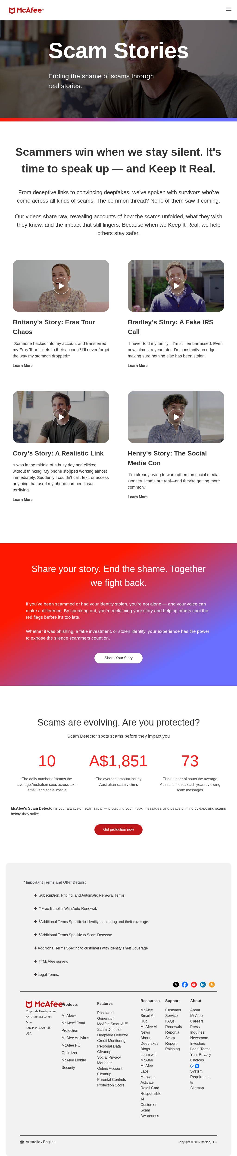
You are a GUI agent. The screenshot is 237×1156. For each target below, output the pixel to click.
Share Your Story (119, 658)
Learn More (23, 366)
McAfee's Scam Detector (32, 808)
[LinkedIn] (204, 984)
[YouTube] (195, 984)
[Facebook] (186, 984)
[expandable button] (228, 9)
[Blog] (213, 984)
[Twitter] (177, 984)
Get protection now (118, 829)
